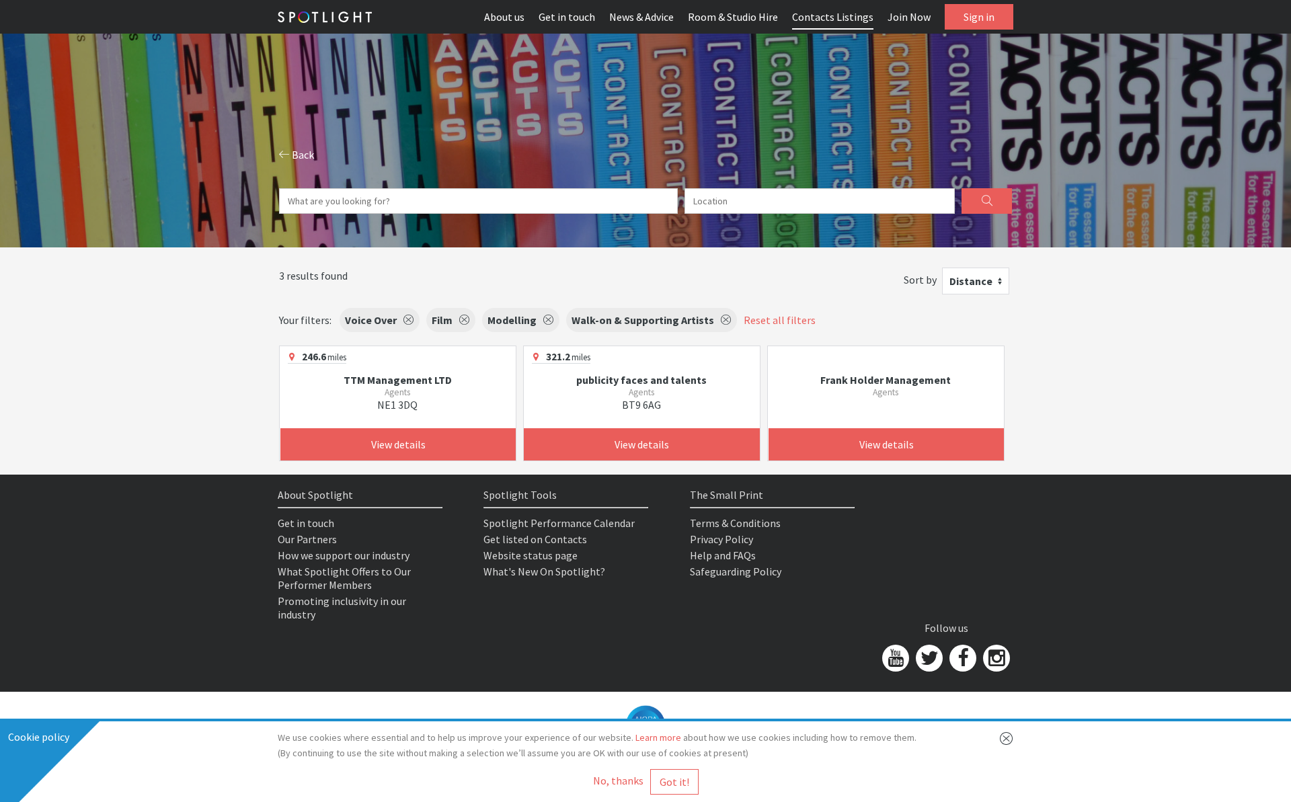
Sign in (979, 17)
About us (504, 17)
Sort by (920, 279)
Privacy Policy (721, 539)
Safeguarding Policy (735, 571)
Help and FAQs (723, 555)
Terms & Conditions (735, 523)
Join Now (909, 17)
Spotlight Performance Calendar (559, 523)
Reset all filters (780, 320)
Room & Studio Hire (733, 17)
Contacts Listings (832, 17)
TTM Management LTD (398, 380)
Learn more (658, 737)
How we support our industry (343, 555)
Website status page (530, 555)
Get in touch (567, 17)
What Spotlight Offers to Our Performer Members (344, 578)
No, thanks (618, 780)
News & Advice (641, 17)
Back (302, 154)
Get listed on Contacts (535, 539)
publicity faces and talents (641, 380)
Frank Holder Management (885, 380)
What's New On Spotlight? (544, 571)
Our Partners (307, 539)
